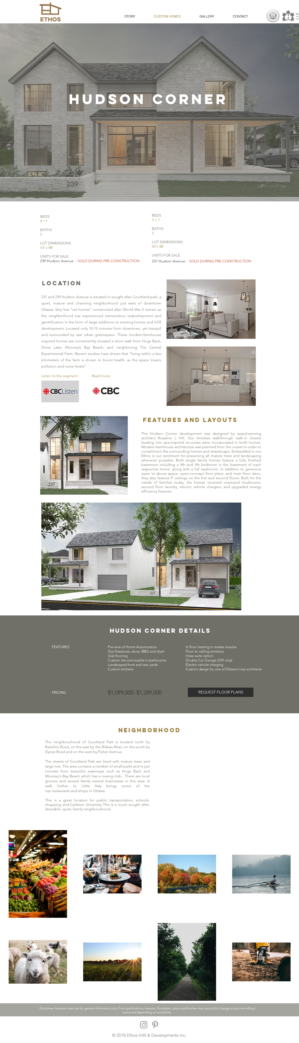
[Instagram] (144, 1025)
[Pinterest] (155, 1025)
